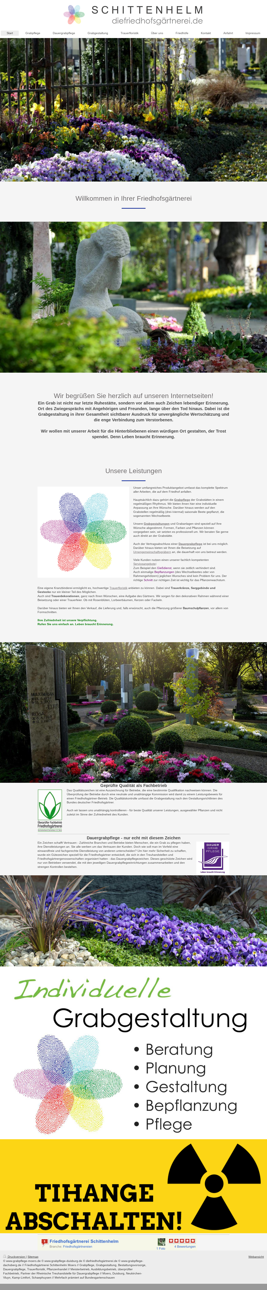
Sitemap (33, 1256)
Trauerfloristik (118, 588)
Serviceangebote (144, 563)
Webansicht (256, 1256)
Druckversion (16, 1256)
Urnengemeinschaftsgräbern (152, 552)
